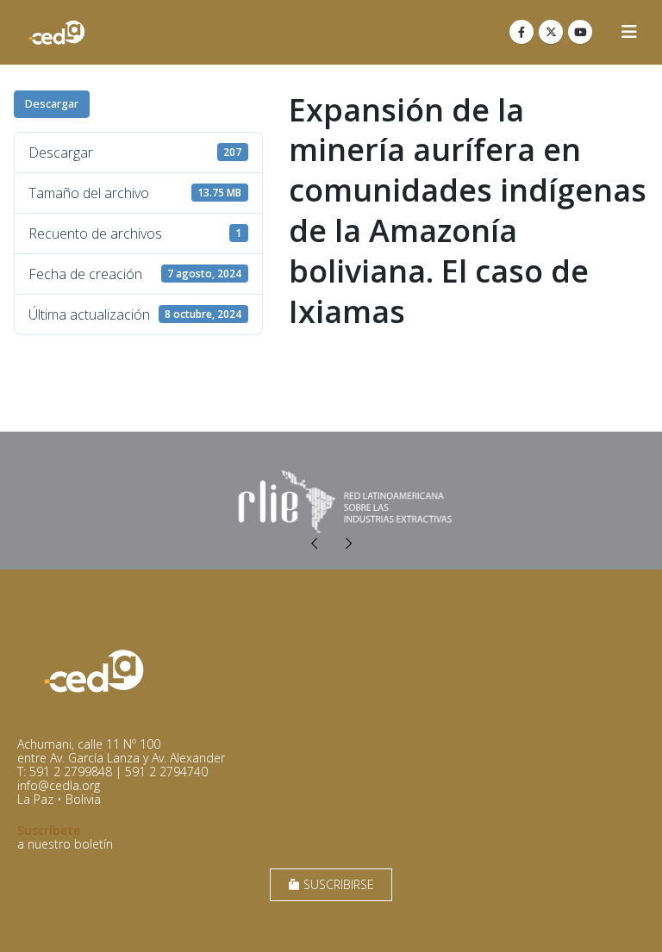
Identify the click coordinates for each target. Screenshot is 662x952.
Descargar (51, 103)
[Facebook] (521, 32)
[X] (551, 32)
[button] (629, 32)
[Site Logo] (57, 32)
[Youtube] (580, 32)
